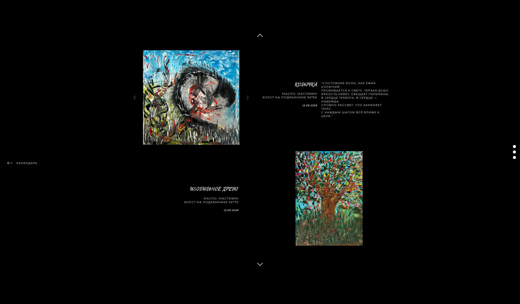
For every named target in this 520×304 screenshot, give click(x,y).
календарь (27, 163)
